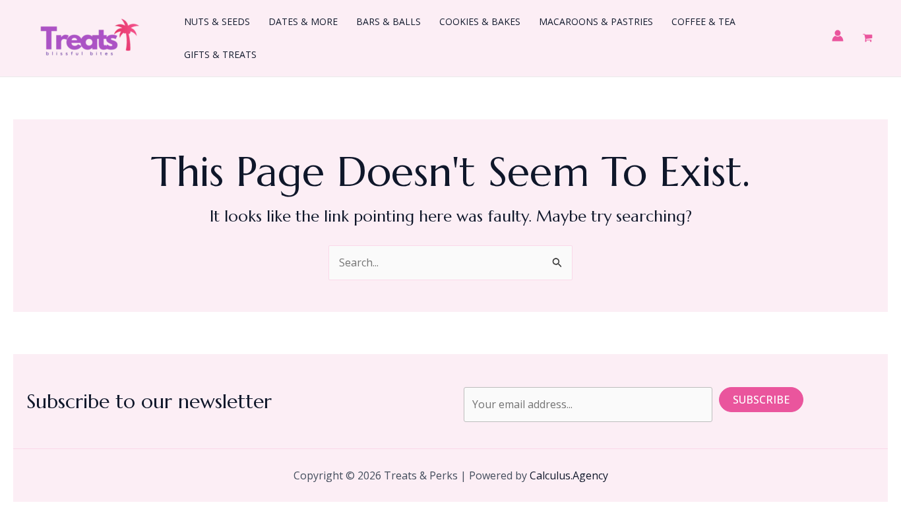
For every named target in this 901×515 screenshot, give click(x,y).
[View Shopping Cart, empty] (867, 38)
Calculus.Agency (569, 475)
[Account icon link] (838, 36)
